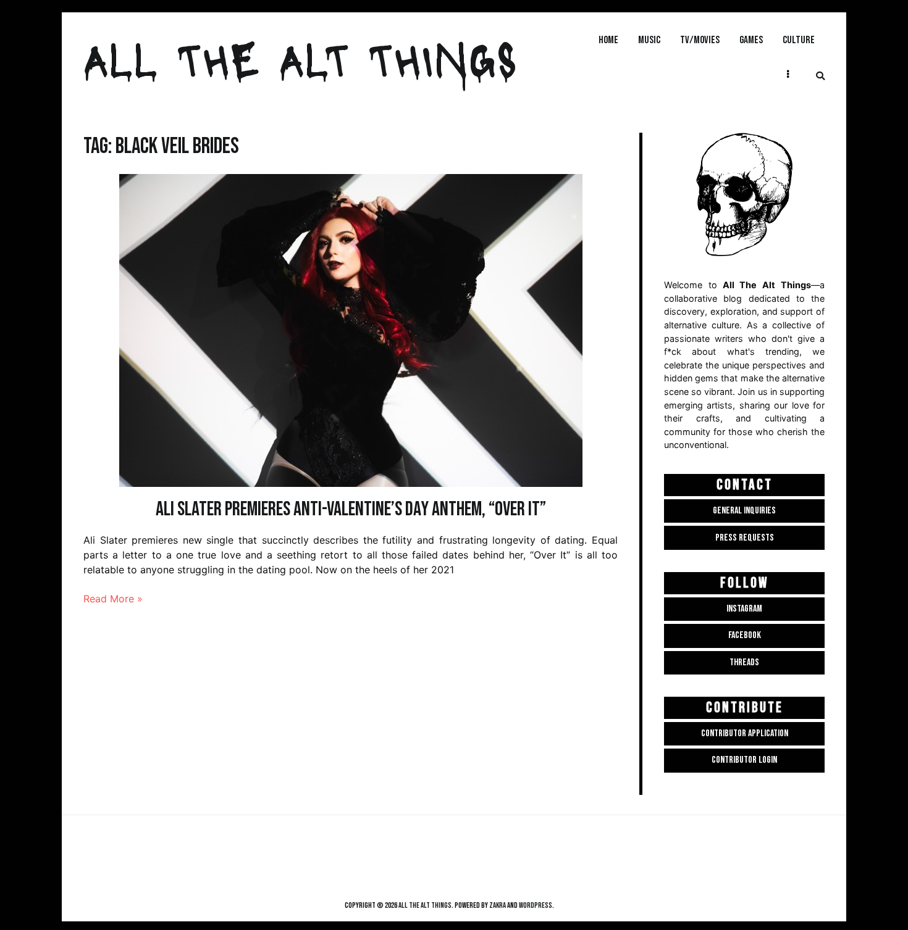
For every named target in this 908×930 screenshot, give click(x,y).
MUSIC (649, 39)
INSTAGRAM (744, 609)
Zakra (497, 905)
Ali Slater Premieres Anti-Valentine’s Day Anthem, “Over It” (351, 509)
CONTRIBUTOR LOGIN (744, 760)
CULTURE (799, 39)
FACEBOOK (744, 635)
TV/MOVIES (700, 39)
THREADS (744, 662)
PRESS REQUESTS (744, 538)
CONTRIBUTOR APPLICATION (744, 733)
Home (608, 39)
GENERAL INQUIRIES (744, 511)
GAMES (751, 39)
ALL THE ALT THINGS (300, 58)
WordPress (535, 905)
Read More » (113, 598)
